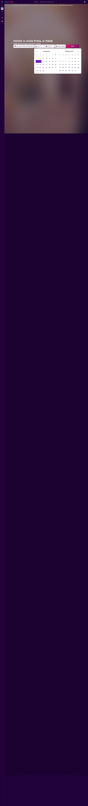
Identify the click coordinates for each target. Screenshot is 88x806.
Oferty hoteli (15, 5)
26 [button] (52, 67)
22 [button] (40, 67)
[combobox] (25, 46)
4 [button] (49, 58)
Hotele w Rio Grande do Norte (45, 5)
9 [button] (43, 61)
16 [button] (43, 64)
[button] (2, 2)
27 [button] (55, 67)
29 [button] (40, 70)
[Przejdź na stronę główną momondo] (9, 2)
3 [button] (46, 58)
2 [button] (43, 58)
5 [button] (52, 58)
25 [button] (49, 67)
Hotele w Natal (54, 5)
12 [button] (52, 61)
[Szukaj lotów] (2, 6)
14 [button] (37, 64)
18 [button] (49, 64)
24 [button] (46, 67)
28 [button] (37, 70)
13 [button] (55, 61)
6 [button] (55, 58)
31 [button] (75, 70)
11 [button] (49, 61)
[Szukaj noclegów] (2, 8)
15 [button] (40, 64)
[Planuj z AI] (2, 14)
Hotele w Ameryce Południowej (25, 5)
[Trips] (2, 18)
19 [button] (52, 64)
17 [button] (46, 64)
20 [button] (55, 64)
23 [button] (43, 67)
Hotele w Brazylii (35, 5)
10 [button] (46, 61)
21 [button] (37, 67)
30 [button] (43, 70)
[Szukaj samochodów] (2, 11)
